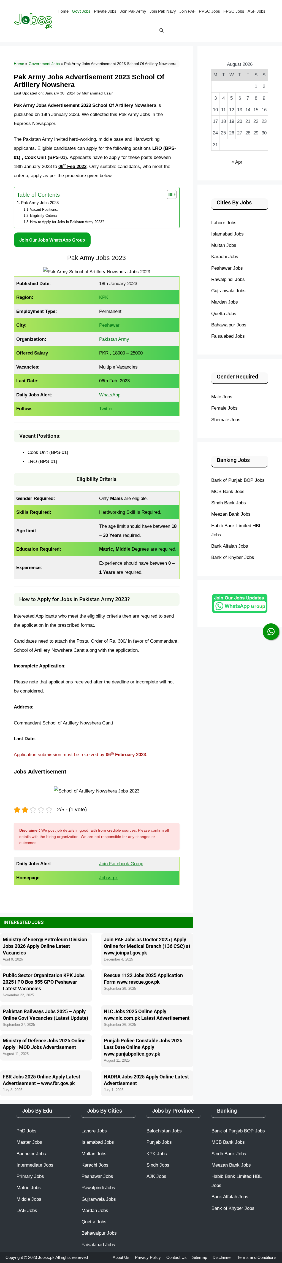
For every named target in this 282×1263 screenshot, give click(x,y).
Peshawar (109, 325)
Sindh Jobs (158, 1164)
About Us (121, 1257)
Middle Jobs (29, 1199)
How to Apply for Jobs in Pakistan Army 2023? (67, 222)
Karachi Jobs (224, 256)
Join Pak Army (133, 11)
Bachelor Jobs (31, 1153)
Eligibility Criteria (43, 215)
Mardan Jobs (224, 301)
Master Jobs (29, 1142)
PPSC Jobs (209, 11)
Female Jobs (224, 407)
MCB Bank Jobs (228, 491)
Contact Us (176, 1257)
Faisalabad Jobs (228, 336)
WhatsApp (109, 394)
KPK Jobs (157, 1153)
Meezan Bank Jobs (231, 514)
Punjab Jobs (159, 1142)
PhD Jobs (27, 1130)
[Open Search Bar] (161, 30)
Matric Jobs (29, 1187)
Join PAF (187, 11)
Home (63, 11)
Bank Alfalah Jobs (229, 545)
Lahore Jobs (224, 222)
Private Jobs (105, 11)
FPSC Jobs (233, 11)
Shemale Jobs (225, 419)
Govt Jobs (81, 11)
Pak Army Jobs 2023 (40, 203)
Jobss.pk (46, 1257)
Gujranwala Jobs (228, 290)
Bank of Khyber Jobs (232, 557)
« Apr (237, 161)
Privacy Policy (148, 1257)
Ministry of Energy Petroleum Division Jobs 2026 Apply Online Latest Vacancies (45, 946)
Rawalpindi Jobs (228, 279)
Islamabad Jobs (227, 233)
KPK (103, 297)
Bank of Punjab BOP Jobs (238, 480)
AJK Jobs (156, 1176)
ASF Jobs (256, 11)
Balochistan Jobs (164, 1130)
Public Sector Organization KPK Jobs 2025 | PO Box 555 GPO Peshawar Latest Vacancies (44, 981)
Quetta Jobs (223, 313)
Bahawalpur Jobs (228, 324)
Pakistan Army (114, 339)
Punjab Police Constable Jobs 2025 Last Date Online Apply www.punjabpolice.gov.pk (143, 1047)
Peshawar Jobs (227, 268)
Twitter (106, 408)
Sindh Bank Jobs (228, 502)
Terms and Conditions (256, 1257)
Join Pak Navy (163, 11)
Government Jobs (44, 63)
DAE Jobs (27, 1210)
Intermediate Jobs (35, 1164)
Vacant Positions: (44, 209)
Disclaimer (222, 1257)
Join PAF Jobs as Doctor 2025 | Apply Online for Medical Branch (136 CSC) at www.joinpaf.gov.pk (147, 946)
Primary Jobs (30, 1176)
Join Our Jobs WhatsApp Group (52, 240)
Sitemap (199, 1257)
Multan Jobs (223, 245)
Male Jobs (221, 396)
